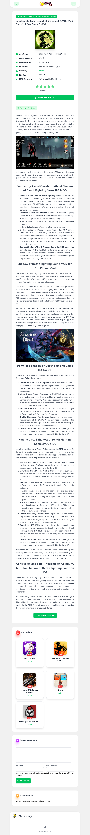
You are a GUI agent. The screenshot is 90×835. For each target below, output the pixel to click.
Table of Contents (28, 108)
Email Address (51, 765)
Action (31, 16)
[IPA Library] (45, 3)
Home (19, 16)
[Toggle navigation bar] (16, 4)
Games (24, 16)
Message (19, 746)
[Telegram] (45, 827)
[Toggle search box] (73, 4)
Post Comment (23, 781)
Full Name (19, 765)
